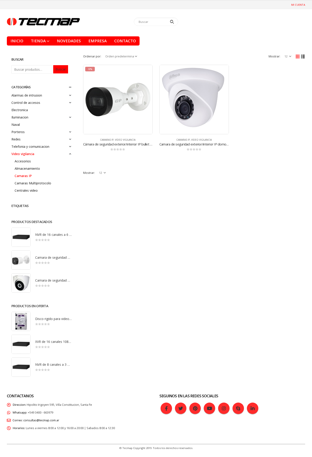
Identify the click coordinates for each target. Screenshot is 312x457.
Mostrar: (274, 56)
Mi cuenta (298, 4)
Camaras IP (107, 139)
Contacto (125, 40)
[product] (194, 99)
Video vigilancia (125, 139)
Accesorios (23, 161)
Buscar (61, 69)
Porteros (18, 132)
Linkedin (252, 408)
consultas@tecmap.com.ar (41, 420)
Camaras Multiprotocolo (33, 183)
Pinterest (195, 408)
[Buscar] (172, 22)
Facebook (166, 408)
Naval (15, 124)
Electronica (19, 110)
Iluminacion (19, 117)
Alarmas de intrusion (26, 95)
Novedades (69, 40)
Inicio (17, 40)
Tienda (38, 40)
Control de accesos (25, 102)
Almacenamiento (27, 168)
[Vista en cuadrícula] (298, 56)
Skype (238, 408)
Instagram (224, 408)
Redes (16, 139)
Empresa (97, 40)
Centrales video (26, 190)
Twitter (180, 408)
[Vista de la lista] (303, 56)
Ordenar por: (92, 56)
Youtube (209, 408)
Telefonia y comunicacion (30, 146)
